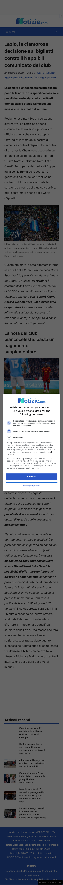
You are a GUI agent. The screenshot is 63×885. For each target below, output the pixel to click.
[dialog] (31, 442)
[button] (31, 438)
